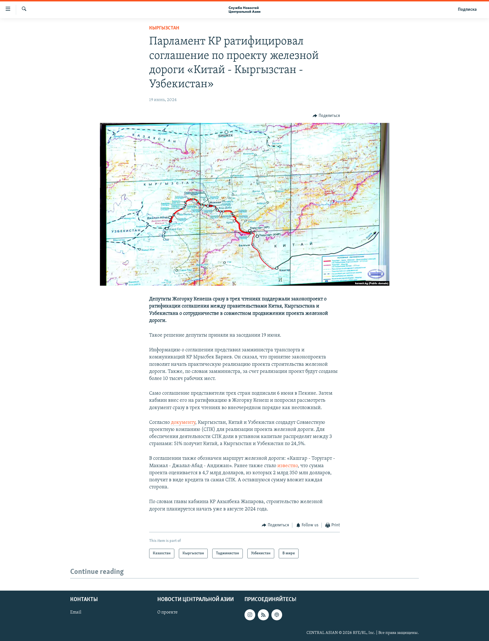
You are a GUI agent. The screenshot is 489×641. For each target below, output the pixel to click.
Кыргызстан (164, 28)
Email (75, 612)
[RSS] (263, 615)
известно (287, 466)
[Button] (326, 115)
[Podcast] (276, 615)
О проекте (167, 612)
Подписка (467, 9)
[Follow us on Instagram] (249, 615)
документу (183, 422)
